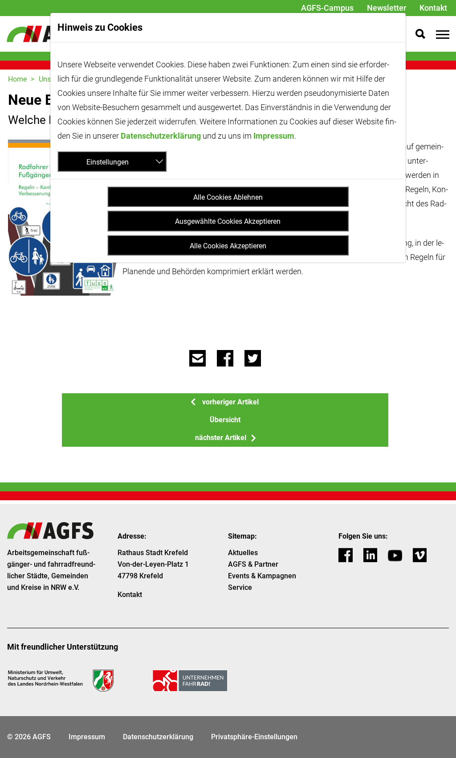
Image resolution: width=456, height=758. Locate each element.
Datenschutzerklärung (161, 135)
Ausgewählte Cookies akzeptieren (228, 221)
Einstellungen (107, 162)
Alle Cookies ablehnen (228, 197)
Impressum (273, 135)
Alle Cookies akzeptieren (228, 246)
